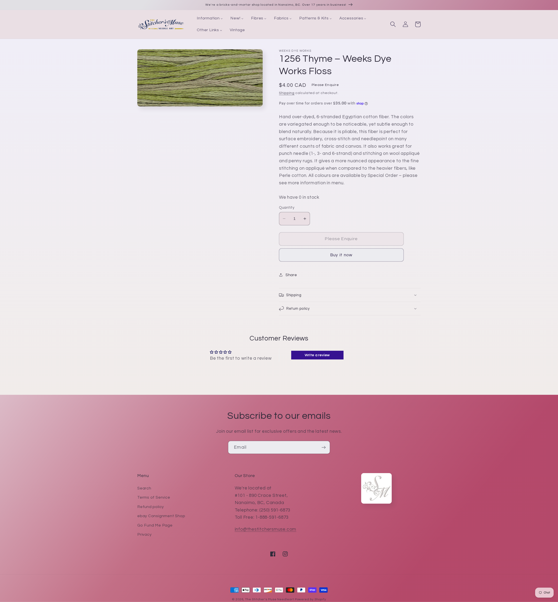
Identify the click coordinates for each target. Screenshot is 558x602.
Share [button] (291, 275)
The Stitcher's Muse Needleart (269, 599)
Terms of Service (153, 497)
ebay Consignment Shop (161, 516)
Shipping (286, 93)
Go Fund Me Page (155, 525)
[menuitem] (210, 18)
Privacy (144, 534)
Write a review (317, 355)
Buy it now (341, 255)
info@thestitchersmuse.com (265, 529)
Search (144, 488)
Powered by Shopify (310, 599)
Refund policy (150, 507)
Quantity (286, 208)
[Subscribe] (323, 447)
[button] (393, 24)
